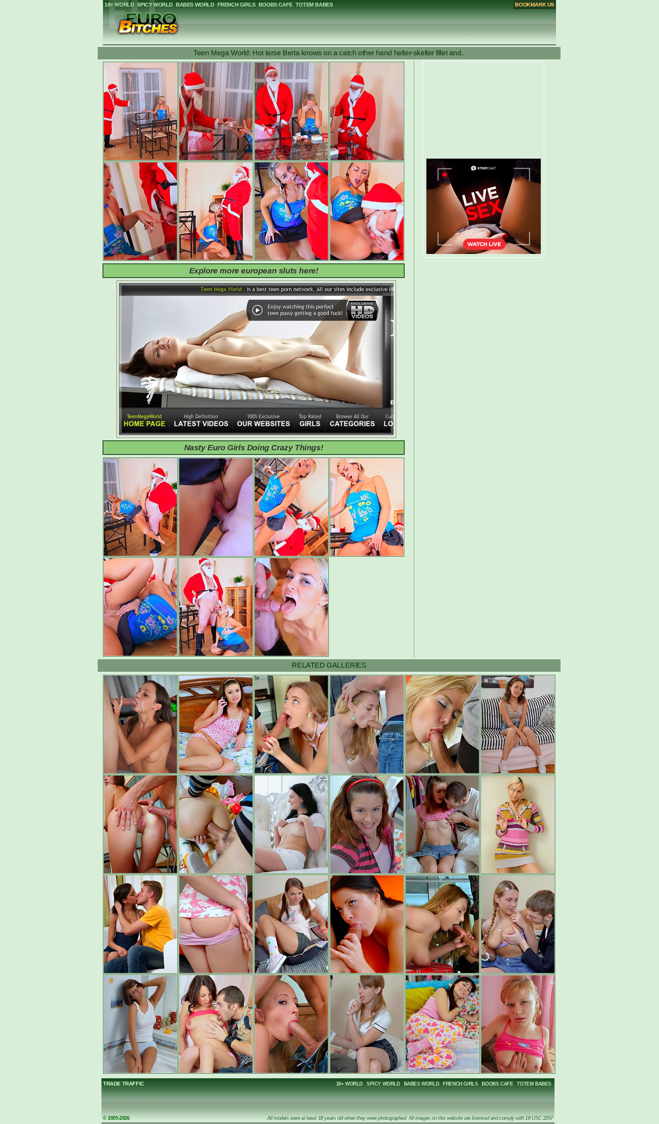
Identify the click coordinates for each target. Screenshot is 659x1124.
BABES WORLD (421, 1084)
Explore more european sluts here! (253, 270)
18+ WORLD (349, 1084)
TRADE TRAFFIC (123, 1084)
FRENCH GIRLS (460, 1084)
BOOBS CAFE (497, 1084)
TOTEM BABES (534, 1084)
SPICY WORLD (383, 1084)
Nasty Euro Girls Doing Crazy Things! (253, 447)
